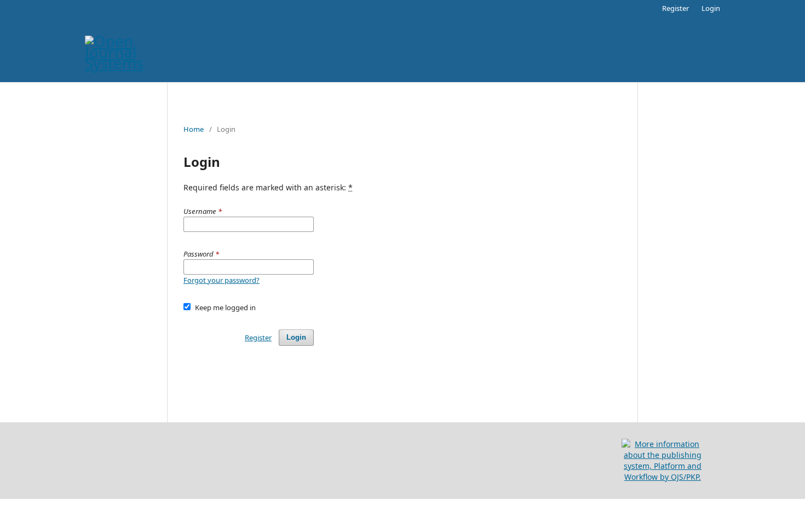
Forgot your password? (221, 280)
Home (193, 129)
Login (711, 8)
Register (675, 8)
